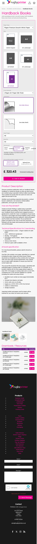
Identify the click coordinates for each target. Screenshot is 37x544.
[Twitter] (16, 531)
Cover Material (7, 90)
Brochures (20, 423)
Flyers (20, 416)
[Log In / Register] (30, 3)
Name (18, 459)
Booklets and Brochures (14, 8)
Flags (19, 436)
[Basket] (34, 3)
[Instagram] (20, 531)
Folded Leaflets (19, 418)
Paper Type (6, 25)
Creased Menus (19, 420)
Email (18, 464)
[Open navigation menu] (3, 3)
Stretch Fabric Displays (19, 435)
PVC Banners (19, 446)
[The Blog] (24, 531)
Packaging (20, 427)
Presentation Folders (20, 405)
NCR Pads (20, 403)
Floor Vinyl (20, 451)
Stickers (20, 407)
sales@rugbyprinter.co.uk (18, 523)
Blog (19, 453)
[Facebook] (12, 531)
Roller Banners (20, 433)
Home (3, 8)
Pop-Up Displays (20, 442)
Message (18, 470)
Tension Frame (19, 438)
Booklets (19, 421)
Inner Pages (7, 133)
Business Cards (19, 398)
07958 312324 (18, 519)
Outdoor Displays (20, 440)
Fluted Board (20, 449)
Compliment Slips (20, 400)
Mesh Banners (20, 444)
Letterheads (19, 402)
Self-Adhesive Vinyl (19, 448)
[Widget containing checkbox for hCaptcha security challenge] (18, 487)
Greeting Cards (19, 409)
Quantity (6, 139)
